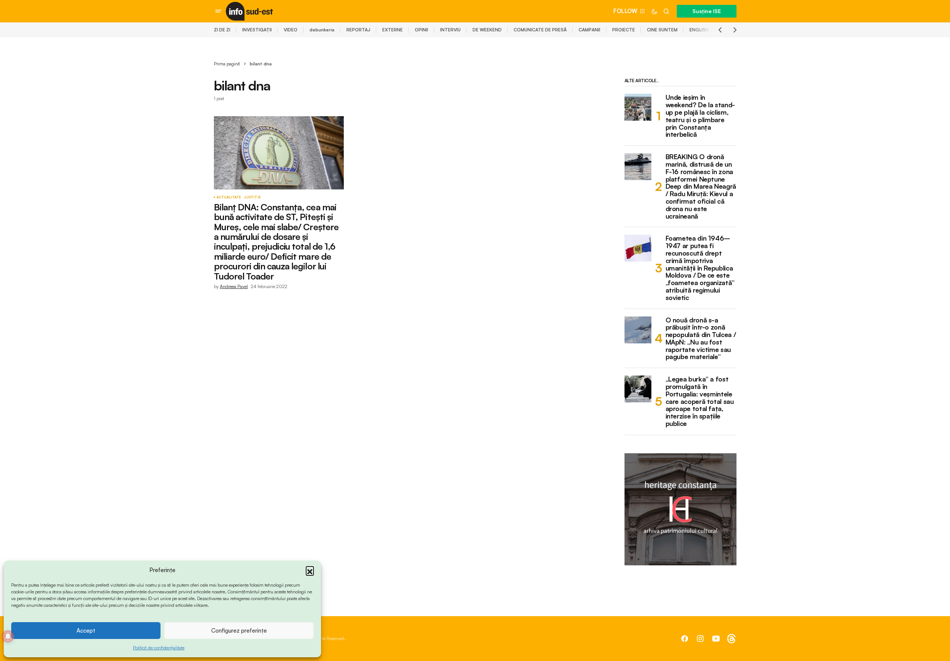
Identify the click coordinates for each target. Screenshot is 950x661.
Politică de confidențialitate (158, 648)
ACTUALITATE (229, 197)
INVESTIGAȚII (257, 30)
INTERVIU (450, 30)
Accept (86, 630)
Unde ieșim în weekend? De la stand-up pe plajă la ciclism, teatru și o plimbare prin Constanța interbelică (700, 116)
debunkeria (321, 30)
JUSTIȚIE (252, 197)
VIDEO (291, 30)
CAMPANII (589, 30)
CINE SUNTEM (662, 30)
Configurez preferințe (239, 630)
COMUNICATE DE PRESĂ (540, 30)
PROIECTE (623, 30)
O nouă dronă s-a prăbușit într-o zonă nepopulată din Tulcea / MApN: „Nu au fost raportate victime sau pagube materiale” (701, 338)
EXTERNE (392, 30)
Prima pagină (227, 64)
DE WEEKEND (487, 30)
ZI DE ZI (222, 30)
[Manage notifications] (8, 636)
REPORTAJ (358, 30)
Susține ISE (706, 11)
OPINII (421, 30)
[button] (310, 570)
